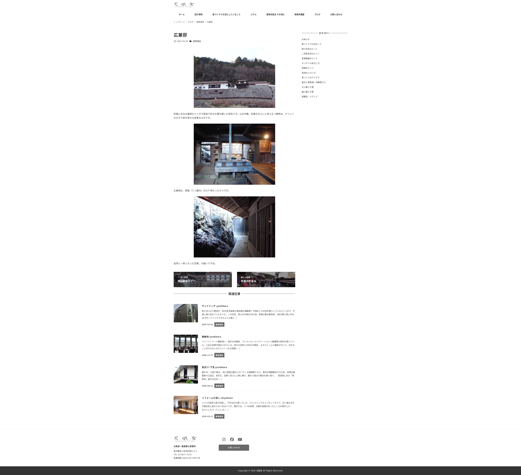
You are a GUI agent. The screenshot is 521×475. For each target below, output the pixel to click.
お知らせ (306, 39)
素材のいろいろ (309, 72)
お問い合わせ (234, 447)
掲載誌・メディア (310, 96)
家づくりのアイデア (311, 77)
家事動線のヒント (310, 58)
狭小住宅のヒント (310, 48)
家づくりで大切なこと (312, 44)
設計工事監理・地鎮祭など (314, 82)
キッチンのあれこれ (311, 63)
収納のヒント (308, 67)
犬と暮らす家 (308, 87)
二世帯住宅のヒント (311, 53)
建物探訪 (197, 41)
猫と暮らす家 (308, 91)
